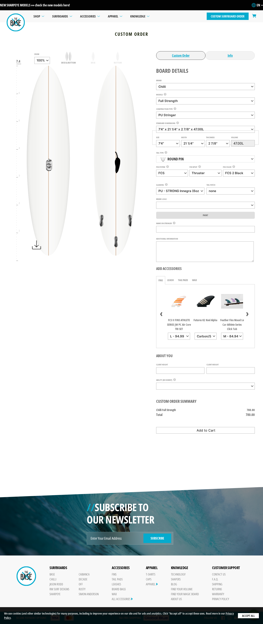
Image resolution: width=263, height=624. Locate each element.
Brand (159, 80)
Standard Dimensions (165, 123)
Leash (170, 280)
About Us (176, 599)
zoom (36, 54)
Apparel (151, 584)
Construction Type (164, 109)
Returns (217, 589)
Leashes (116, 584)
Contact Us (219, 574)
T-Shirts (150, 574)
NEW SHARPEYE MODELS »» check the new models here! (35, 5)
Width (184, 137)
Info (230, 55)
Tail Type (160, 152)
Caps (148, 579)
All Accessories (121, 599)
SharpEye (55, 594)
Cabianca (84, 574)
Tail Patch (210, 184)
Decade (83, 579)
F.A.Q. (215, 579)
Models (159, 94)
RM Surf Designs (59, 589)
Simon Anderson (89, 594)
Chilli (53, 579)
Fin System (160, 167)
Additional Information (167, 238)
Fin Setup (193, 167)
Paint (205, 215)
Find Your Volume (182, 589)
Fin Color (227, 167)
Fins (160, 280)
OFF (81, 584)
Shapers (176, 579)
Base (52, 574)
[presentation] (161, 313)
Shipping (217, 584)
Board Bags (119, 589)
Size (157, 137)
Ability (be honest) (164, 380)
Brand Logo (161, 199)
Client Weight (212, 364)
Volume (234, 137)
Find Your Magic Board (185, 594)
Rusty (82, 589)
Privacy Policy (220, 599)
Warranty (218, 594)
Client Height (162, 364)
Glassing (160, 184)
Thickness (210, 137)
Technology (178, 574)
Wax (194, 280)
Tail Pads (183, 280)
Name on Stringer (164, 223)
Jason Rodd (56, 584)
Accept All (248, 616)
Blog (174, 584)
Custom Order (181, 55)
